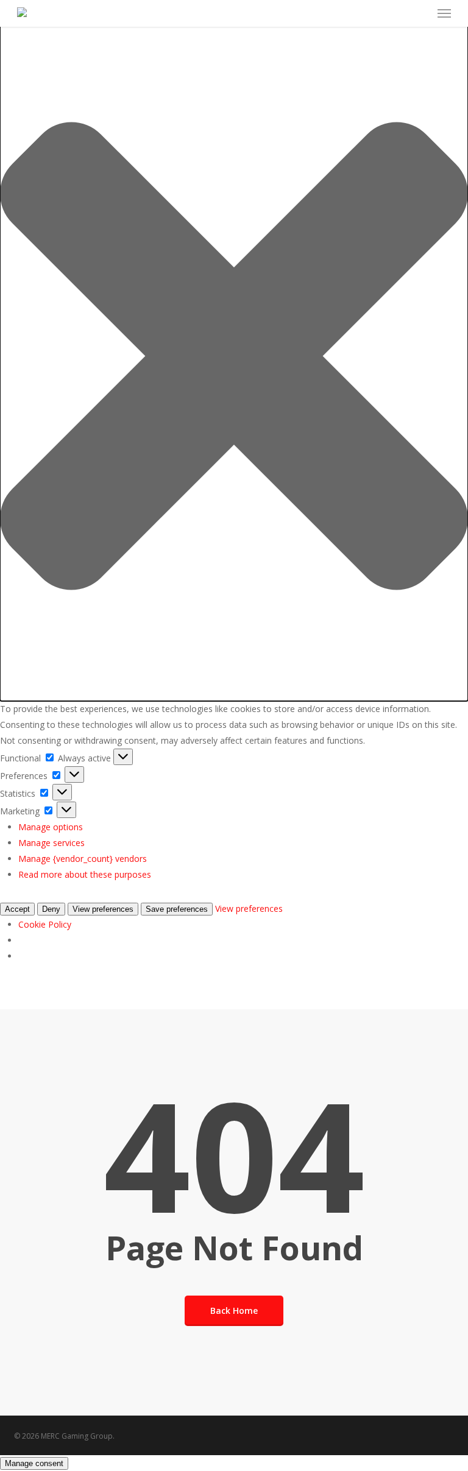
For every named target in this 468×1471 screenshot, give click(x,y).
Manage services (51, 842)
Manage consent (34, 1463)
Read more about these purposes (84, 874)
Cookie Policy (44, 924)
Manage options (50, 827)
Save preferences (177, 909)
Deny (51, 909)
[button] (234, 358)
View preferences (103, 909)
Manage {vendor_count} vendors (82, 858)
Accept (17, 909)
